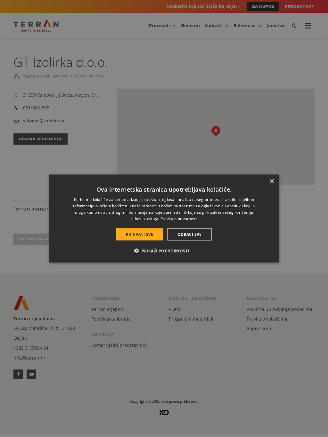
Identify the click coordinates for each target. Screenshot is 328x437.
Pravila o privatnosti (179, 218)
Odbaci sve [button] (189, 234)
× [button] (271, 181)
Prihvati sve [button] (139, 234)
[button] (164, 250)
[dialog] (164, 219)
